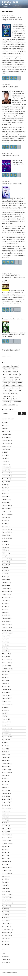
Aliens (17, 377)
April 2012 (4, 885)
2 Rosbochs (15, 366)
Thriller (5, 404)
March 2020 (5, 615)
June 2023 (4, 523)
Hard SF (8, 385)
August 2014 (5, 811)
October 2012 (5, 870)
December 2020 (6, 588)
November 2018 (6, 662)
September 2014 (6, 808)
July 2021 (4, 568)
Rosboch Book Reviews (10, 3)
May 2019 (4, 645)
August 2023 (5, 517)
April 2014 (4, 823)
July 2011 (4, 909)
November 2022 (6, 532)
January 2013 (5, 864)
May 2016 (4, 748)
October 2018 (5, 665)
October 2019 (5, 630)
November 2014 (6, 802)
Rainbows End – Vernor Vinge (12, 184)
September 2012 (6, 873)
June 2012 (4, 879)
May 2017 (4, 713)
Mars (17, 388)
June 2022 (4, 544)
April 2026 (5, 428)
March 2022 (5, 553)
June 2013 (4, 852)
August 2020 (5, 600)
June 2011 (4, 912)
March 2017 (5, 719)
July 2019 (4, 639)
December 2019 (6, 624)
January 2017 (5, 725)
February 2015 (5, 793)
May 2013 (4, 855)
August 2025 (5, 449)
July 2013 (4, 849)
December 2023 (6, 505)
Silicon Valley (21, 97)
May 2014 (4, 820)
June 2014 (4, 817)
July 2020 (4, 603)
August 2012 (5, 876)
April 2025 (5, 461)
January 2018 (5, 692)
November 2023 (6, 508)
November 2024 (6, 476)
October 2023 (5, 511)
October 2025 (5, 446)
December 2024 (6, 473)
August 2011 (5, 906)
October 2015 (5, 769)
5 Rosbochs (15, 374)
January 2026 (5, 437)
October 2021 (5, 562)
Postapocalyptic (7, 396)
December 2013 (6, 834)
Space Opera (6, 401)
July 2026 (4, 422)
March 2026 (5, 431)
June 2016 (4, 745)
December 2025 (6, 440)
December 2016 (6, 728)
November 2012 (6, 867)
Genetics (20, 382)
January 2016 (5, 760)
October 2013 (5, 840)
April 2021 (4, 576)
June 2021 (4, 571)
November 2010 (6, 932)
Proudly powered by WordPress (9, 972)
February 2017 (5, 722)
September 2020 (6, 597)
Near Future (6, 393)
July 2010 (4, 941)
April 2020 (5, 612)
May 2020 (4, 609)
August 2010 (5, 938)
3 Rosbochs (15, 369)
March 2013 (5, 858)
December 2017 (6, 695)
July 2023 (4, 520)
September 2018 (6, 668)
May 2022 (4, 547)
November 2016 (6, 731)
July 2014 (4, 814)
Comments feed (6, 959)
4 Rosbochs (15, 371)
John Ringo (19, 385)
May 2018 (4, 680)
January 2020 (5, 621)
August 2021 (5, 565)
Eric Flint (5, 382)
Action (4, 377)
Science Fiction (7, 399)
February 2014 (5, 828)
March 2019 (5, 651)
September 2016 (6, 737)
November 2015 (6, 766)
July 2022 (4, 541)
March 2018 (5, 686)
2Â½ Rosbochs (7, 369)
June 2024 (4, 487)
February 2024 (6, 499)
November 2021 (6, 559)
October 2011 (5, 900)
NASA (19, 390)
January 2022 (5, 556)
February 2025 (6, 467)
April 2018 (4, 683)
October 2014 (5, 805)
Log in (3, 953)
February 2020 (6, 618)
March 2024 (5, 496)
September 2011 (6, 903)
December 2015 (6, 763)
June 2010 (4, 944)
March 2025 (5, 464)
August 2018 (5, 671)
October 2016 (5, 734)
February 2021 (5, 582)
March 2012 (5, 888)
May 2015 (4, 784)
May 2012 (4, 882)
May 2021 (4, 573)
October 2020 (5, 594)
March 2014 (5, 826)
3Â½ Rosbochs (7, 371)
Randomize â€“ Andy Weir (10, 155)
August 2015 (5, 775)
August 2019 (5, 636)
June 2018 (4, 677)
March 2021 (5, 579)
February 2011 (5, 923)
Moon (11, 390)
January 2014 (5, 831)
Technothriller (17, 401)
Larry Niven (8, 388)
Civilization (15, 33)
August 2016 (5, 740)
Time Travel (12, 404)
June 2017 (4, 710)
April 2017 (4, 716)
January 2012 (5, 891)
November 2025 (6, 443)
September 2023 (6, 514)
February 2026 (6, 434)
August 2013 (5, 846)
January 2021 (5, 585)
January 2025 (5, 470)
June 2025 (4, 455)
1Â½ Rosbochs (6, 366)
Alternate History (7, 379)
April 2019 (4, 648)
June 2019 (4, 642)
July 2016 (4, 742)
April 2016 (4, 751)
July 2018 (4, 674)
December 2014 (6, 799)
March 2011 (5, 920)
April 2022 (4, 550)
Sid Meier (22, 26)
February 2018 (5, 689)
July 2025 (4, 452)
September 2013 (6, 843)
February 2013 (5, 861)
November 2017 (6, 698)
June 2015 (4, 781)
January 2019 (5, 657)
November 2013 (6, 837)
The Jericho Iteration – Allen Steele (13, 319)
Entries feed (5, 956)
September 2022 (6, 538)
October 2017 (5, 701)
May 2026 (4, 425)
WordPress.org (6, 962)
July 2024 (4, 484)
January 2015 (5, 796)
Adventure (10, 377)
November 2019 (6, 627)
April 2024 (5, 493)
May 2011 (4, 915)
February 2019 (5, 654)
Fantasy (14, 382)
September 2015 (6, 772)
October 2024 (5, 479)
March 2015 (5, 790)
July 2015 (4, 778)
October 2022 (5, 535)
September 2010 (6, 935)
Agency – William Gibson (10, 87)
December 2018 (6, 660)
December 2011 (6, 894)
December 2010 (6, 929)
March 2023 (5, 526)
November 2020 (6, 591)
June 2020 (4, 606)
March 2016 (5, 754)
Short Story (16, 399)
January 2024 (5, 502)
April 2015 (4, 787)
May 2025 (4, 458)
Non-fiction (14, 393)
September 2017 (6, 704)
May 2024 (4, 490)
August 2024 (5, 482)
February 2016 (5, 757)
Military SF (5, 390)
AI (22, 108)
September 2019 (6, 633)
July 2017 (4, 707)
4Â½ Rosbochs (7, 374)
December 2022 (6, 529)
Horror (13, 385)
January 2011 (5, 926)
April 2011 (4, 917)
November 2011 (6, 897)
